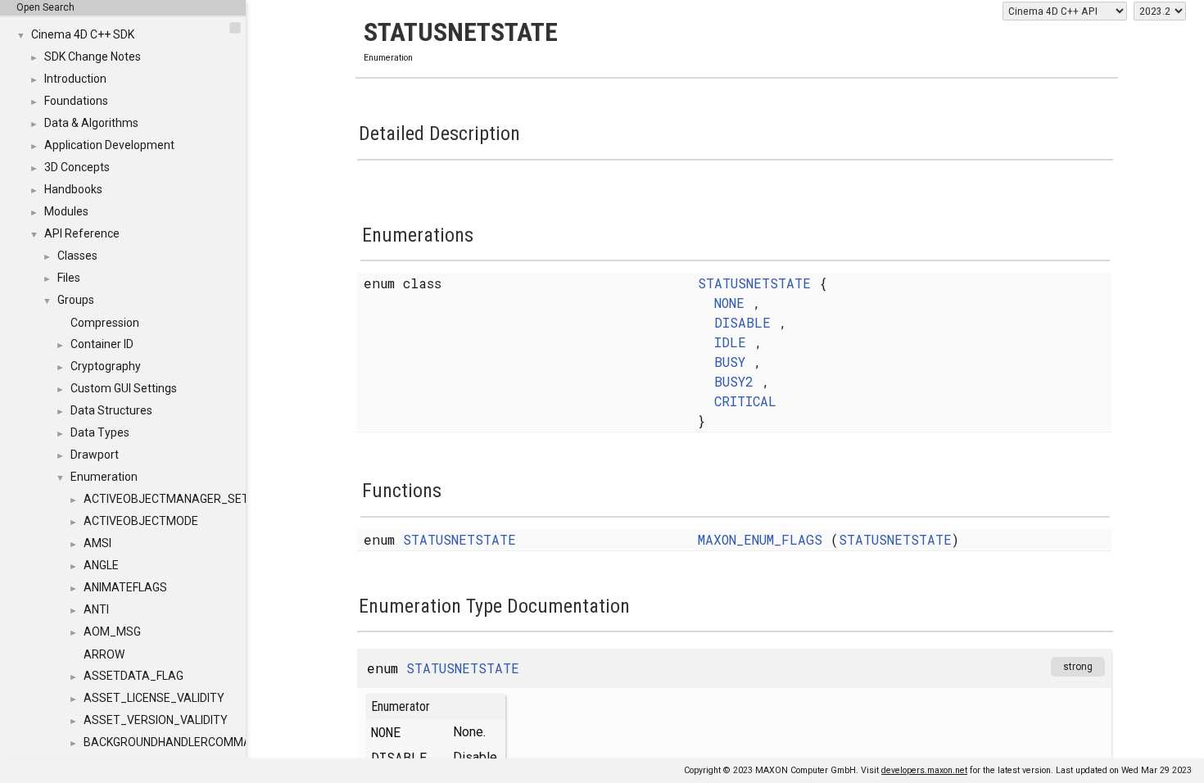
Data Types (99, 432)
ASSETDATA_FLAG (133, 675)
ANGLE (101, 565)
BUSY (729, 361)
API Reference (82, 233)
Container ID (102, 344)
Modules (66, 211)
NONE (729, 302)
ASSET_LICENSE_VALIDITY (154, 697)
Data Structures (111, 410)
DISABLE (742, 322)
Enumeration (104, 476)
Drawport (94, 454)
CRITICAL (745, 401)
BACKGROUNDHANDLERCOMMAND (175, 742)
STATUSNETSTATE (754, 283)
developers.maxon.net (924, 770)
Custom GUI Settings (123, 388)
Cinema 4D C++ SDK (82, 34)
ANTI (96, 609)
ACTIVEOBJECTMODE (141, 520)
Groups (75, 299)
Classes (77, 255)
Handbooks (73, 189)
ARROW (104, 654)
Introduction (75, 78)
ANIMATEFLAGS (125, 587)
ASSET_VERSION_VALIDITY (156, 719)
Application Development (109, 145)
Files (68, 277)
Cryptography (105, 366)
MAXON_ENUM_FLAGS (760, 539)
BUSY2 (734, 381)
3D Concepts (77, 167)
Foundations (76, 100)
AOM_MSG (112, 631)
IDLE (730, 342)
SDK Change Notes (92, 56)
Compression (104, 322)
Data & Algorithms (91, 122)
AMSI (97, 543)
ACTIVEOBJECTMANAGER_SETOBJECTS (192, 498)
